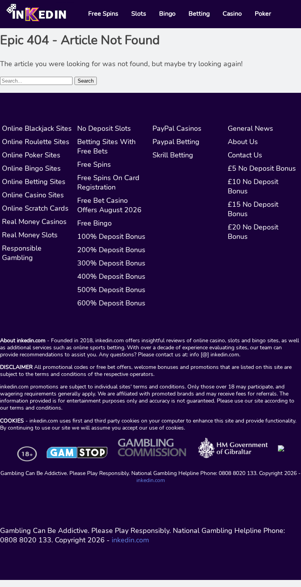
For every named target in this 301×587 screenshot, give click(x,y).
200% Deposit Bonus (111, 250)
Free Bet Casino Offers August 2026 (109, 205)
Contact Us (245, 155)
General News (250, 128)
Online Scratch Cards (35, 208)
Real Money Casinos (34, 221)
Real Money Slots (30, 235)
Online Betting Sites (33, 181)
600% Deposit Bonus (111, 303)
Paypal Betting (175, 141)
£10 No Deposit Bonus (253, 186)
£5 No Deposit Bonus (262, 168)
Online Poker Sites (31, 155)
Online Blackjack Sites (37, 128)
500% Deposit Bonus (111, 289)
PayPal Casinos (176, 128)
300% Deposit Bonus (111, 263)
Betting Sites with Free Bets (106, 146)
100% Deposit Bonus (111, 236)
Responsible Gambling (22, 253)
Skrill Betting (172, 155)
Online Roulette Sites (35, 141)
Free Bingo (94, 223)
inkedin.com (150, 480)
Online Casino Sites (33, 195)
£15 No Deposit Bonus (253, 209)
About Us (243, 141)
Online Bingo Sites (31, 168)
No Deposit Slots (104, 128)
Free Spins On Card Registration (108, 182)
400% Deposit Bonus (111, 276)
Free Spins (94, 164)
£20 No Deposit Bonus (253, 231)
